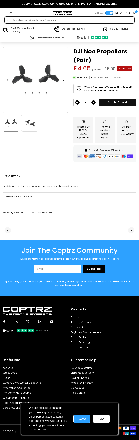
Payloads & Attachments (86, 332)
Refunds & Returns (82, 368)
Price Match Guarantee (17, 387)
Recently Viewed (13, 212)
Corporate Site (11, 407)
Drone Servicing (80, 342)
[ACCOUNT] (11, 13)
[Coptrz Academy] (127, 13)
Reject (101, 418)
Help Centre (78, 393)
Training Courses (81, 322)
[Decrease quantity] (77, 102)
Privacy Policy (56, 429)
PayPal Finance (80, 378)
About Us (8, 368)
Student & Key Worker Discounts (22, 382)
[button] (5, 13)
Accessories (78, 327)
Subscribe (94, 269)
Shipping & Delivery (82, 372)
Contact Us (77, 387)
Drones (75, 317)
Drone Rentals (79, 337)
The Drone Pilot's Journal (17, 393)
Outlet (6, 378)
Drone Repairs (79, 347)
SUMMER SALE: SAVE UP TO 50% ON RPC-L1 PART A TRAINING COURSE (69, 4)
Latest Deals (10, 372)
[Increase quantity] (93, 102)
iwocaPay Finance (82, 382)
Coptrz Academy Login (16, 403)
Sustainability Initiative (16, 397)
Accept (82, 418)
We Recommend (41, 212)
